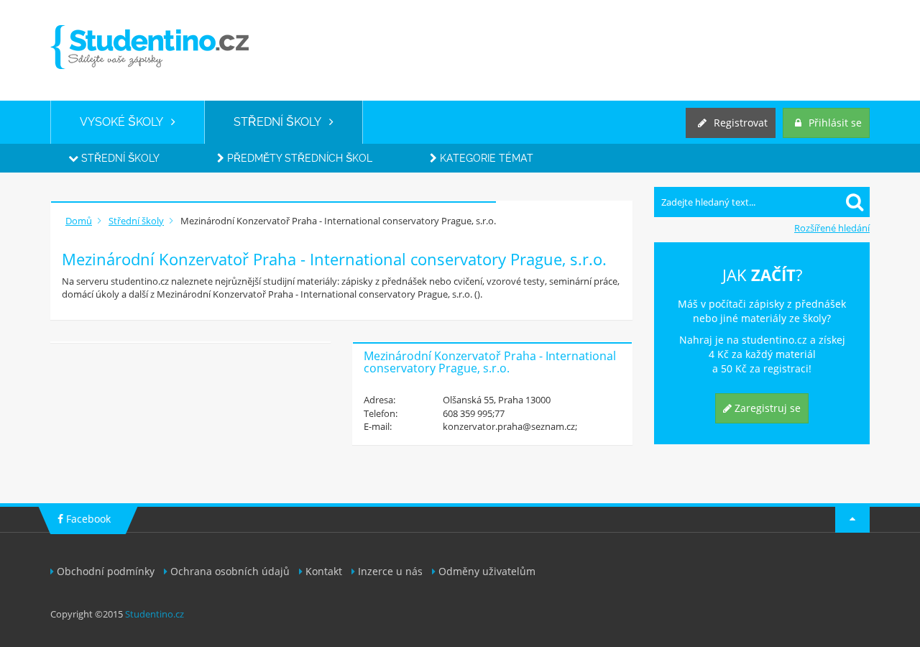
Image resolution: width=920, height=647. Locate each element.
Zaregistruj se (766, 408)
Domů (78, 220)
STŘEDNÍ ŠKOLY (281, 122)
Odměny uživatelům (486, 571)
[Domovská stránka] (149, 47)
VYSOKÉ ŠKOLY (125, 122)
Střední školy (119, 158)
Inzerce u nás (390, 571)
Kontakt (323, 571)
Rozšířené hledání (832, 227)
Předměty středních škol (298, 158)
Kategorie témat (485, 158)
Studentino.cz (154, 613)
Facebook (87, 519)
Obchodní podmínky (106, 571)
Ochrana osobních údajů (230, 571)
